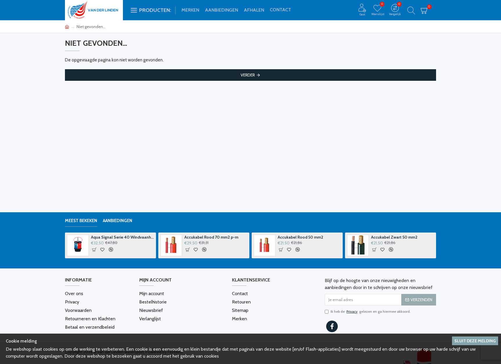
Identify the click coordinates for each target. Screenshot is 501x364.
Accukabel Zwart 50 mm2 (394, 237)
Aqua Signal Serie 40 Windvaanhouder (122, 237)
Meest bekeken (81, 220)
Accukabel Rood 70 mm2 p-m (211, 237)
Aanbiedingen (117, 220)
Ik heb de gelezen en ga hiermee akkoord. (371, 311)
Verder (248, 75)
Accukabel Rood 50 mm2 (300, 237)
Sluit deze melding (475, 340)
